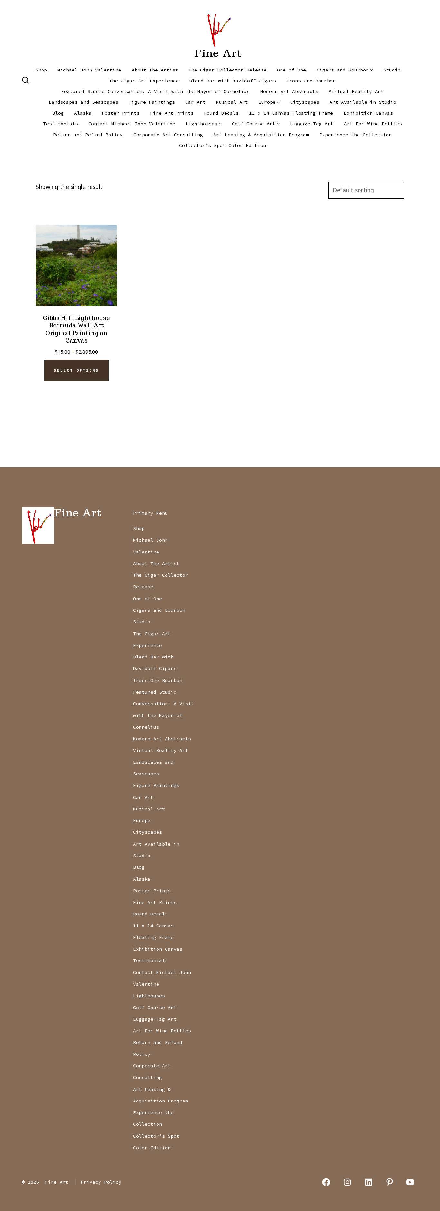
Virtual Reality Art (356, 91)
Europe (267, 102)
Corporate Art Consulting (168, 134)
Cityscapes (304, 102)
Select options (76, 370)
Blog (58, 113)
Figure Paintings (152, 102)
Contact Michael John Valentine (131, 124)
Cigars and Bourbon (343, 70)
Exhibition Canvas (368, 113)
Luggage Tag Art (311, 124)
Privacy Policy (101, 1182)
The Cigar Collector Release (227, 70)
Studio (392, 70)
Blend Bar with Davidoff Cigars (232, 81)
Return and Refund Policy (88, 134)
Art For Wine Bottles (373, 124)
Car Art (195, 102)
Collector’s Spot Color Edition (222, 145)
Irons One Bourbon (311, 81)
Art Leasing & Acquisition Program (261, 134)
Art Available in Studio (363, 102)
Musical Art (232, 102)
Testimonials (60, 124)
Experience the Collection (355, 134)
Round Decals (221, 113)
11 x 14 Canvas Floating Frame (291, 113)
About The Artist (155, 70)
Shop (41, 70)
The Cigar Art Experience (144, 81)
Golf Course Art (253, 124)
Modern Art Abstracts (289, 91)
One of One (291, 70)
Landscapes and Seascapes (83, 102)
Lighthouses (201, 124)
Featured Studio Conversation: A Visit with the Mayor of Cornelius (155, 91)
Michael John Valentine (89, 70)
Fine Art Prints (172, 113)
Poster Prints (120, 113)
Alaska (82, 113)
